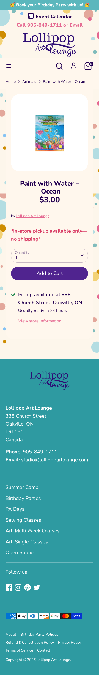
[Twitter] (37, 587)
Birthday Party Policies (39, 634)
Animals (29, 81)
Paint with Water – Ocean (64, 81)
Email (76, 25)
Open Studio (20, 552)
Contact (43, 650)
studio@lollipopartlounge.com (54, 459)
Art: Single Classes (27, 541)
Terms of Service (19, 650)
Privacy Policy (69, 642)
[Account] (73, 64)
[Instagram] (18, 587)
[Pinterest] (27, 587)
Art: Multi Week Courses (33, 530)
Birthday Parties (23, 498)
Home (11, 81)
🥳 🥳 (50, 5)
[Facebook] (9, 587)
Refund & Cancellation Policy (30, 642)
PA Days (15, 509)
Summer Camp (22, 487)
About (11, 634)
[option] (49, 132)
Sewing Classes (23, 520)
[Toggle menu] (8, 66)
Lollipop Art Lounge (33, 216)
